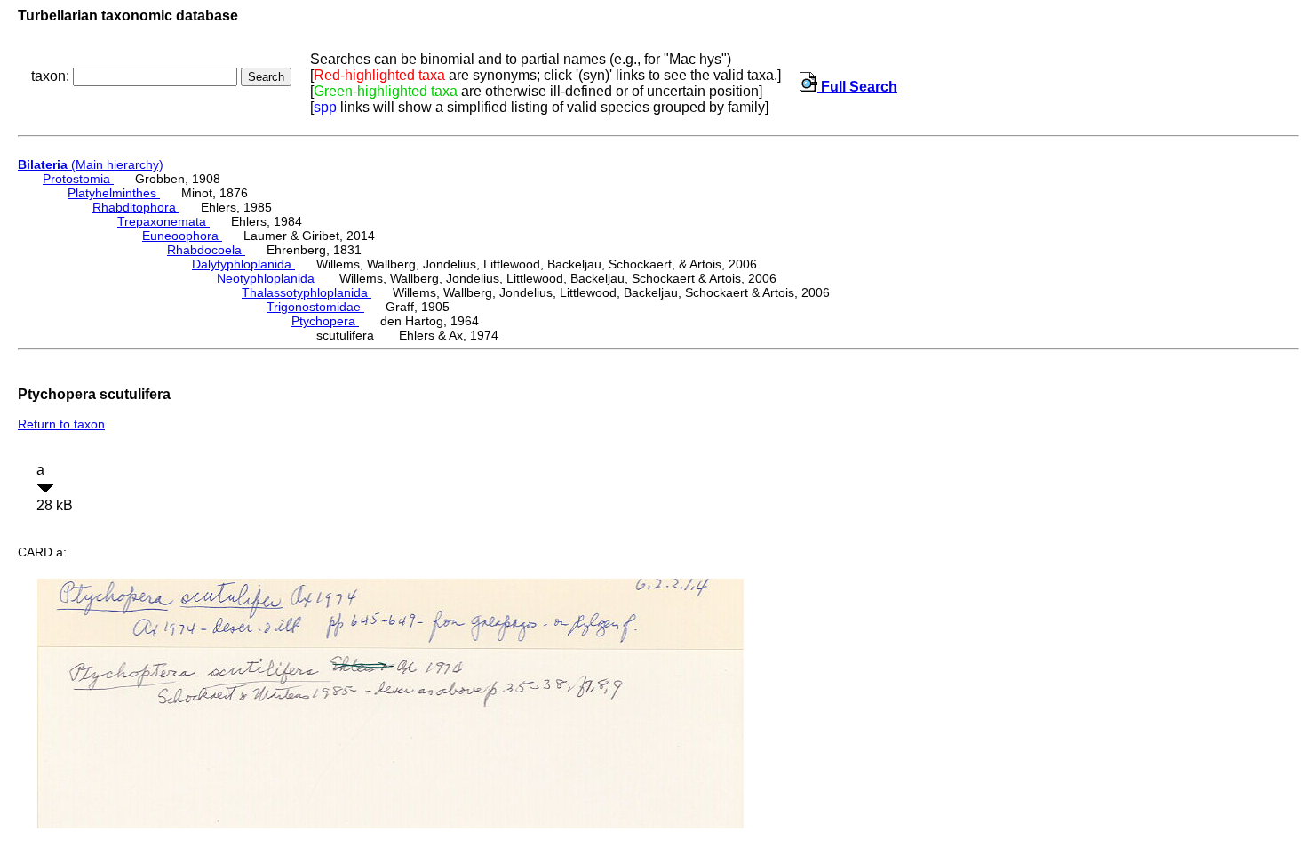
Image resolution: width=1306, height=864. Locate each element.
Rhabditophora (135, 207)
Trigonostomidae (315, 307)
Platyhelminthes (114, 193)
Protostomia (78, 179)
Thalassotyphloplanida (306, 292)
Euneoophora (182, 235)
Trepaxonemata (163, 221)
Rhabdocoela (206, 250)
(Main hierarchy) (90, 164)
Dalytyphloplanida (243, 264)
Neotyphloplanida (267, 278)
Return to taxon (61, 424)
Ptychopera (325, 321)
